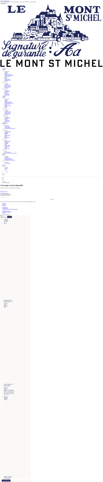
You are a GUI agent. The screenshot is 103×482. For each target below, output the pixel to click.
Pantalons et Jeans (8, 80)
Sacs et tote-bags (7, 86)
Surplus (6, 81)
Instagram (4, 203)
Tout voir (6, 72)
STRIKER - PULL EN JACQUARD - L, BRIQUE (8, 301)
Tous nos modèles (8, 127)
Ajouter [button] (8, 385)
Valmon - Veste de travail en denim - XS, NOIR (8, 384)
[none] (54, 171)
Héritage (4, 154)
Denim (6, 119)
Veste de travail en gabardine (9, 390)
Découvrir (4, 95)
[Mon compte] (3, 177)
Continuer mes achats (6, 480)
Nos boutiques (5, 207)
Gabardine (6, 133)
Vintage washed (7, 135)
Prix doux (4, 165)
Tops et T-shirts (7, 76)
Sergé (6, 134)
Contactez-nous (5, 208)
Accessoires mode (8, 85)
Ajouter (11, 391)
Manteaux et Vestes (8, 74)
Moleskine (6, 132)
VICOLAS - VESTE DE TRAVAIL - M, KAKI (8, 477)
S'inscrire (51, 199)
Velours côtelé (7, 146)
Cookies (4, 212)
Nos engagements (8, 158)
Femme (4, 69)
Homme (4, 96)
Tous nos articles (7, 163)
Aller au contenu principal (4, 0)
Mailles (6, 73)
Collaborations (7, 120)
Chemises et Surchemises (9, 75)
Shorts (6, 106)
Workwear (6, 92)
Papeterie (6, 114)
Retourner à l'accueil (3, 191)
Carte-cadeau (7, 121)
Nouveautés (5, 68)
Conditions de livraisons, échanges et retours (10, 209)
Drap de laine (7, 137)
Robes (6, 78)
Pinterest (4, 205)
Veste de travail (5, 123)
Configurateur (7, 126)
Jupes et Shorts (7, 79)
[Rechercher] (6, 3)
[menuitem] (7, 171)
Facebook (4, 204)
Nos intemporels (7, 91)
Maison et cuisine (8, 87)
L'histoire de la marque (8, 159)
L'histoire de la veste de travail (10, 128)
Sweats (6, 77)
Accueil (4, 181)
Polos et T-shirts (7, 103)
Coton (6, 138)
